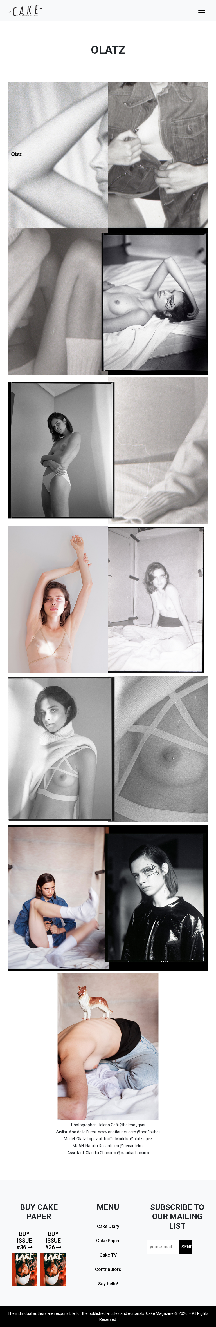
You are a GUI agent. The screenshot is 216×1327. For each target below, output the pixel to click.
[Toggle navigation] (202, 10)
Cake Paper (108, 1240)
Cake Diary (108, 1226)
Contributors (108, 1269)
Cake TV (108, 1255)
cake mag (25, 10)
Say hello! (108, 1283)
